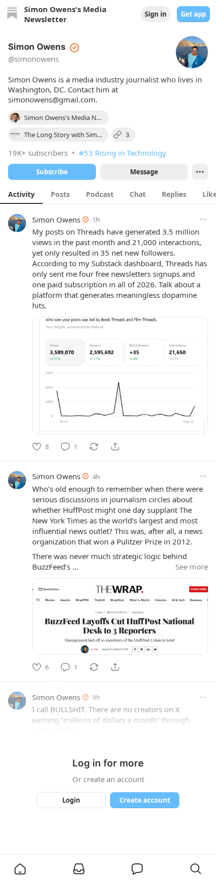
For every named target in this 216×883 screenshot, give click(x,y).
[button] (20, 869)
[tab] (21, 194)
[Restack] (93, 446)
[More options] (203, 219)
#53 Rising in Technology (122, 153)
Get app (193, 14)
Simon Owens (56, 219)
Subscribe (52, 171)
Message (144, 171)
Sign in (156, 14)
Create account (145, 800)
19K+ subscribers (38, 153)
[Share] (115, 446)
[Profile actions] (200, 172)
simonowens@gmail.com (51, 99)
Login (71, 800)
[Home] (12, 14)
